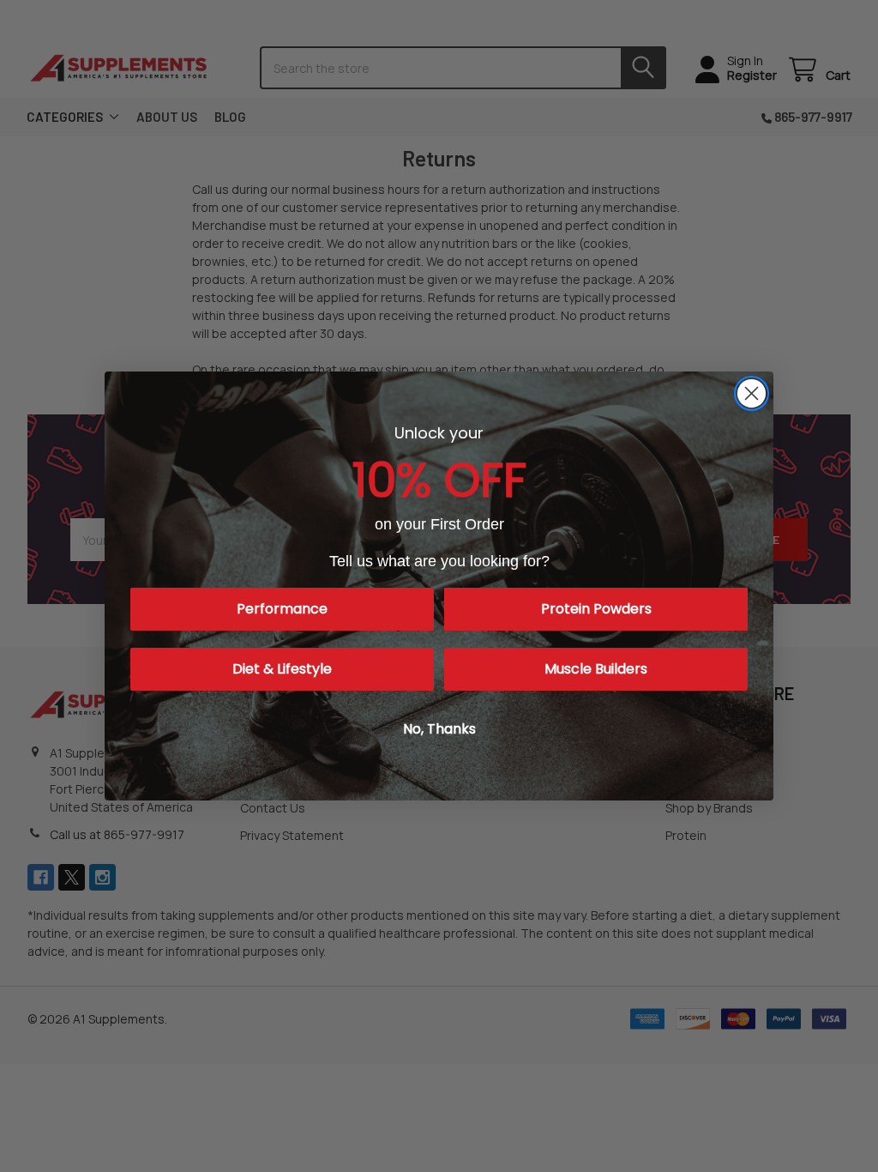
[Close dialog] (752, 393)
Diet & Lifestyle (282, 669)
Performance (282, 609)
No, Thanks (439, 729)
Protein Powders (596, 609)
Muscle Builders (595, 669)
